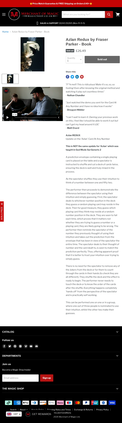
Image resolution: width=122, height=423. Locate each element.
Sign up (47, 377)
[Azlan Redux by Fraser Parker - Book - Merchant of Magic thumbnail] (10, 79)
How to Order (37, 409)
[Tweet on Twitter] (72, 77)
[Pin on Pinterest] (82, 77)
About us (24, 409)
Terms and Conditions (61, 413)
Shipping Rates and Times (59, 409)
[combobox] (83, 14)
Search (13, 409)
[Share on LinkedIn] (77, 77)
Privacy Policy (102, 409)
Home (5, 32)
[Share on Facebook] (67, 77)
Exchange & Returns (83, 409)
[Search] (109, 14)
